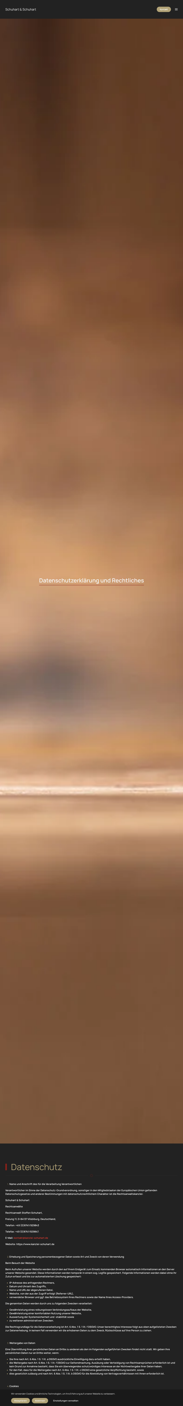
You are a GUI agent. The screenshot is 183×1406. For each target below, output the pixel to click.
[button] (176, 9)
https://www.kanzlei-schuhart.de (35, 1244)
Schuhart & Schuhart (20, 9)
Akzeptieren (20, 1400)
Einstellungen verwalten (65, 1400)
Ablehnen (40, 1400)
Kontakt (164, 9)
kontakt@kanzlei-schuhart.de (31, 1237)
